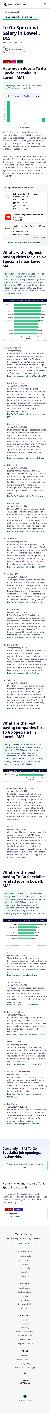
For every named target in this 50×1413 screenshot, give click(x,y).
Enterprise (25, 1276)
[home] (14, 4)
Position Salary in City (24, 1332)
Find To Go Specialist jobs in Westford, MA (25, 637)
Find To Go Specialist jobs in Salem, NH (24, 708)
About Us (24, 1356)
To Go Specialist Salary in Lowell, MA (21, 17)
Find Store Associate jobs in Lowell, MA (24, 1064)
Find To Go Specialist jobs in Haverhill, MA (25, 458)
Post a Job (25, 1264)
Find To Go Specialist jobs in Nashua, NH (24, 673)
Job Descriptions (24, 1292)
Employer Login (25, 1256)
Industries (25, 1300)
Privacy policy (25, 1364)
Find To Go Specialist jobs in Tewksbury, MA (26, 567)
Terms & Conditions (24, 1360)
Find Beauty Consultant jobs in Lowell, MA (25, 1034)
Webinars (24, 1308)
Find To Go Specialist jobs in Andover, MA (25, 602)
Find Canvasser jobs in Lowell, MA (22, 975)
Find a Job (25, 1320)
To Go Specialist (12, 12)
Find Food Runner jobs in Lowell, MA (23, 1123)
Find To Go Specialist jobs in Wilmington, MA (26, 376)
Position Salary (24, 1340)
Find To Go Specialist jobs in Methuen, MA (25, 531)
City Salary (25, 1328)
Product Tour (25, 1272)
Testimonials (25, 1268)
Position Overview (25, 1336)
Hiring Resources (24, 1288)
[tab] (7, 96)
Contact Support (24, 1243)
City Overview (24, 1324)
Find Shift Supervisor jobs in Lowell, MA (24, 1004)
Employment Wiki (25, 1304)
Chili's (9, 826)
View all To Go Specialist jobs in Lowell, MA (25, 242)
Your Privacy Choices (23, 1367)
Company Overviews (25, 1344)
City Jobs (24, 1296)
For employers (24, 1260)
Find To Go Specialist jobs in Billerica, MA (25, 496)
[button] (45, 4)
